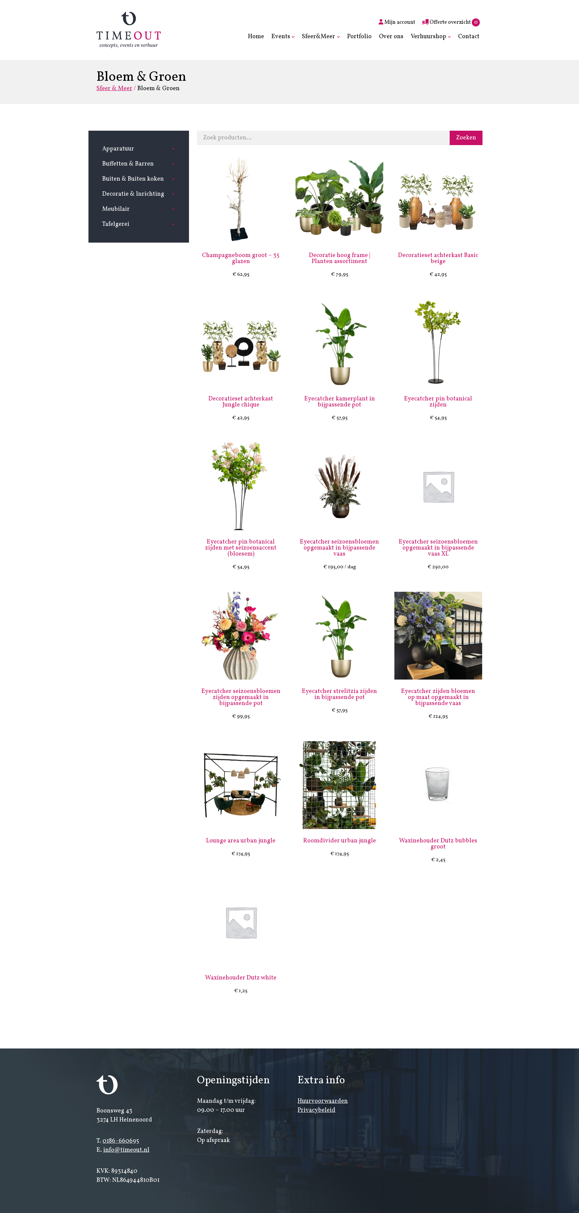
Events (280, 37)
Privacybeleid (316, 1110)
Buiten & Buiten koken (133, 179)
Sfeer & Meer (114, 88)
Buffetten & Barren (128, 164)
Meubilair (116, 209)
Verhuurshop (428, 37)
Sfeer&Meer (318, 37)
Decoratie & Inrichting (133, 194)
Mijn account (399, 22)
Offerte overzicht (453, 22)
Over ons (391, 37)
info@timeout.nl (126, 1150)
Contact (468, 37)
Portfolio (359, 37)
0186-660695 (121, 1141)
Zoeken (466, 138)
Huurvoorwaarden (323, 1101)
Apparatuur (118, 149)
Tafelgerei (115, 224)
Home (256, 37)
